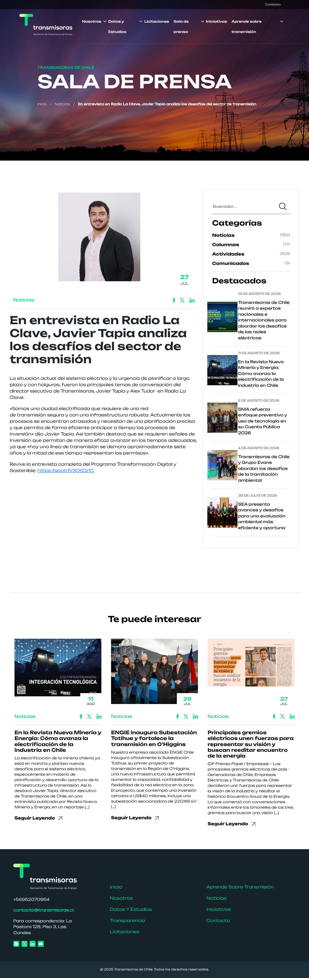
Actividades (228, 254)
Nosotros (91, 21)
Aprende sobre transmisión (240, 887)
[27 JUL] (251, 664)
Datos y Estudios (131, 909)
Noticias (62, 104)
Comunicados (230, 263)
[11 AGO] (57, 669)
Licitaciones (156, 21)
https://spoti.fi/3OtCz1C (66, 470)
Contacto (273, 4)
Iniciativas (216, 21)
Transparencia (127, 920)
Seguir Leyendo (35, 818)
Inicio (42, 104)
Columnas (225, 244)
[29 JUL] (154, 673)
